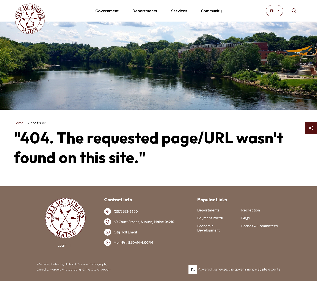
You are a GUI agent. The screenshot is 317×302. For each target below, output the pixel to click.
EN (272, 11)
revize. (223, 269)
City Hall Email (125, 232)
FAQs (245, 218)
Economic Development (208, 228)
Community (211, 10)
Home (18, 123)
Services (179, 10)
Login (62, 245)
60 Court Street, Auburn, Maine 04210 (144, 222)
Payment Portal (210, 218)
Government (107, 10)
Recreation (250, 210)
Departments (144, 10)
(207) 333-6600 (126, 211)
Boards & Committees (259, 226)
